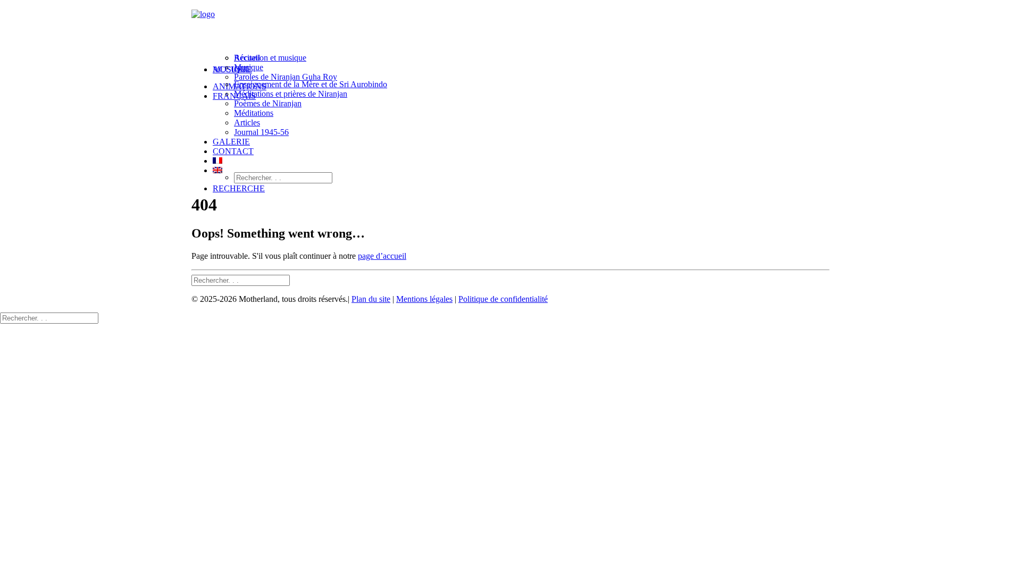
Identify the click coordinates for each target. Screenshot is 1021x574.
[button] (239, 188)
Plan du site (371, 298)
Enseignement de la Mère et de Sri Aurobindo (310, 84)
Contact (233, 151)
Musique (248, 67)
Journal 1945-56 (261, 132)
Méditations (253, 112)
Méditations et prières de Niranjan (290, 93)
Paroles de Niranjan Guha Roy (285, 76)
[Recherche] (240, 279)
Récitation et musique (270, 57)
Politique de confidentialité (503, 298)
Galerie (231, 141)
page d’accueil (382, 255)
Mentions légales (424, 298)
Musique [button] (232, 69)
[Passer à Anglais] (217, 170)
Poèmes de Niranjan (268, 103)
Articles (247, 122)
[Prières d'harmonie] (510, 28)
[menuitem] (521, 73)
